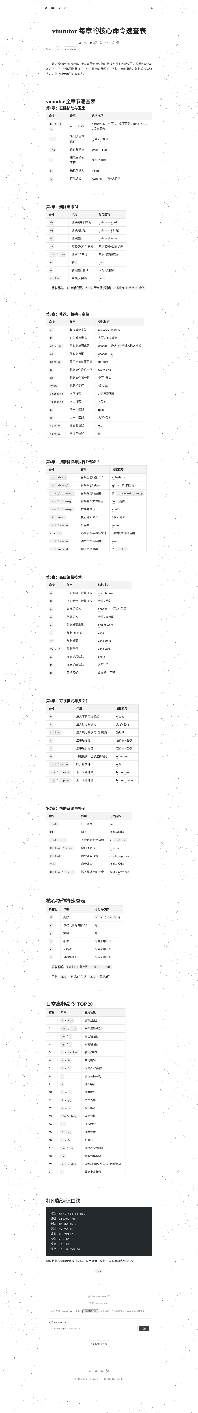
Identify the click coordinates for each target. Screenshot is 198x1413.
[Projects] (53, 8)
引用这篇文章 (90, 1311)
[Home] (46, 8)
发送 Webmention (58, 1322)
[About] (66, 8)
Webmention (67, 1311)
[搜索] (152, 8)
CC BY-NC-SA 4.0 (114, 1379)
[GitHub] (90, 1371)
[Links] (59, 8)
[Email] (96, 1371)
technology (70, 49)
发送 (144, 1328)
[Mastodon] (101, 1371)
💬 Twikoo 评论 (99, 1343)
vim (57, 49)
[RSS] (107, 1371)
